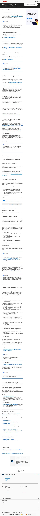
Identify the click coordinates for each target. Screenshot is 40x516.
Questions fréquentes (6, 420)
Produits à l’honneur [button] (5, 509)
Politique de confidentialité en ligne (17, 453)
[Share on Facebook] (16, 471)
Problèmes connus (6, 423)
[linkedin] (16, 512)
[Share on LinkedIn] (21, 471)
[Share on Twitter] (19, 471)
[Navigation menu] (1, 1)
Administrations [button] (4, 502)
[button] (33, 1)
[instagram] (13, 512)
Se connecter (37, 1)
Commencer (6, 479)
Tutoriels (6, 480)
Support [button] (3, 504)
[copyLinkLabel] (23, 471)
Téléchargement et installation (8, 437)
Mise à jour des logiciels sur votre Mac (15, 82)
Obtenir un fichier (7, 300)
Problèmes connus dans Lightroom (9, 37)
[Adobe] (5, 1)
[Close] (34, 514)
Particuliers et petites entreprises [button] (6, 498)
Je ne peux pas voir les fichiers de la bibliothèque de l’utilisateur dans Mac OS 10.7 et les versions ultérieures (11, 259)
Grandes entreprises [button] (4, 500)
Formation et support (7, 478)
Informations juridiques (6, 453)
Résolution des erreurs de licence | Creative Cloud (12, 114)
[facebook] (11, 512)
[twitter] (14, 512)
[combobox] (31, 4)
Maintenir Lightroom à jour (8, 59)
